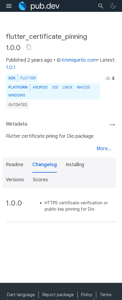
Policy (86, 294)
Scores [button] (40, 180)
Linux (67, 87)
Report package (58, 294)
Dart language (21, 294)
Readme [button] (14, 165)
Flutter (28, 78)
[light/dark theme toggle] (113, 5)
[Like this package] (107, 78)
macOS (83, 87)
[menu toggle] (8, 6)
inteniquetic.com (79, 60)
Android (40, 87)
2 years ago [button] (39, 60)
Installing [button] (75, 165)
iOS (55, 87)
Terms (105, 294)
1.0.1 (10, 67)
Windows (16, 95)
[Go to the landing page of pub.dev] (39, 5)
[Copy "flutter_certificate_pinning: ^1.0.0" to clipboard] (29, 47)
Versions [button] (15, 180)
